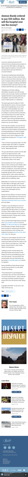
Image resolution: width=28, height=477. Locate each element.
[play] (2, 474)
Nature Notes (14, 367)
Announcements (6, 461)
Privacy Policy (6, 463)
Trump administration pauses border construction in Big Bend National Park (18, 423)
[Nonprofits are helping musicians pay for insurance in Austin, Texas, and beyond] (6, 386)
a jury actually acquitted (11, 222)
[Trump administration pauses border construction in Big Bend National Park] (6, 424)
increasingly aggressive (14, 260)
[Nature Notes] (14, 355)
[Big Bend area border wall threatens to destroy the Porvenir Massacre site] (6, 411)
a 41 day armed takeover (13, 224)
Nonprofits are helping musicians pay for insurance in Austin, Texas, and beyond (18, 385)
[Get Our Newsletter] (14, 332)
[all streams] (26, 474)
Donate (23, 2)
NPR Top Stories (9, 291)
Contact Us (5, 460)
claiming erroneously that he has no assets (13, 200)
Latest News (5, 381)
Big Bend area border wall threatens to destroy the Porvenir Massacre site (17, 410)
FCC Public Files (6, 462)
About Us (5, 459)
